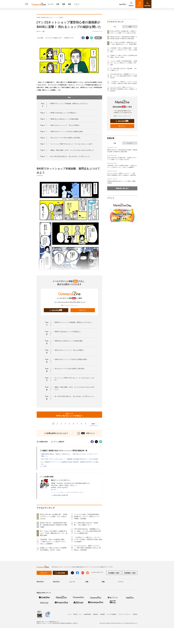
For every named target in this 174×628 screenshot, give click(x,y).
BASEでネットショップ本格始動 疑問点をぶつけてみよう (69, 103)
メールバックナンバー (71, 305)
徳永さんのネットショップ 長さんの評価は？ (65, 125)
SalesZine (56, 582)
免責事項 (95, 614)
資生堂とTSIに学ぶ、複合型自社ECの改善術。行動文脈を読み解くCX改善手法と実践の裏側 (53, 525)
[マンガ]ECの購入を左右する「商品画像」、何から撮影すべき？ (86, 524)
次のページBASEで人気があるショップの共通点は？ (69, 415)
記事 (57, 4)
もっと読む (43, 466)
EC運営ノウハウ (68, 38)
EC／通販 (40, 38)
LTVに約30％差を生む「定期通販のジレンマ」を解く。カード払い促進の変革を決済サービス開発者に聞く (87, 531)
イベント (77, 4)
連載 (63, 4)
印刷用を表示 (43, 442)
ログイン (83, 310)
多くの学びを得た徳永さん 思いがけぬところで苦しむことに (70, 156)
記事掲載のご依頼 (129, 573)
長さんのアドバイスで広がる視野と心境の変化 (65, 138)
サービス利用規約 (111, 614)
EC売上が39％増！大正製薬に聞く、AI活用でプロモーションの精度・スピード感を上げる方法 (53, 516)
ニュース (50, 4)
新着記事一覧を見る (122, 188)
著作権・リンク (77, 614)
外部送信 (135, 614)
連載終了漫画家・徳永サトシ (68, 485)
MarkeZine (40, 582)
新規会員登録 (57, 310)
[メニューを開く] (27, 4)
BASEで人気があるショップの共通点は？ (64, 113)
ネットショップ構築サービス (54, 38)
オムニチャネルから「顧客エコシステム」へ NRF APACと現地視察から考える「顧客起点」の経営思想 (87, 548)
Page (42, 113)
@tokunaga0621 (62, 487)
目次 (69, 97)
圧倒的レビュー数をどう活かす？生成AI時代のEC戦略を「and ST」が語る (53, 549)
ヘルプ (69, 614)
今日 (115, 27)
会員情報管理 (87, 614)
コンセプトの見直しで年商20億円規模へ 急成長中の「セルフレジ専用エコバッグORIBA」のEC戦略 (87, 516)
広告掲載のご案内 (113, 573)
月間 (130, 27)
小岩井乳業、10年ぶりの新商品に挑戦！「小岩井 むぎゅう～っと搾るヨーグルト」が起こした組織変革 (53, 541)
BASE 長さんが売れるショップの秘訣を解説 (65, 119)
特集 (69, 4)
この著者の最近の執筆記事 (59, 495)
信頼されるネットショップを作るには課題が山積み (67, 131)
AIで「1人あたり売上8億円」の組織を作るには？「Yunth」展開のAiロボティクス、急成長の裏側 (53, 533)
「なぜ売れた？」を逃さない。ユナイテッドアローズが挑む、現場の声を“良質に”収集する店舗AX (88, 539)
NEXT (93, 424)
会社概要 (102, 614)
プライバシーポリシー (124, 614)
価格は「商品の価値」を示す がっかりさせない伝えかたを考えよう (72, 150)
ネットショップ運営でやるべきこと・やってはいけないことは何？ (72, 144)
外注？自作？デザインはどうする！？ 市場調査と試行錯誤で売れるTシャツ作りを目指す (69, 459)
